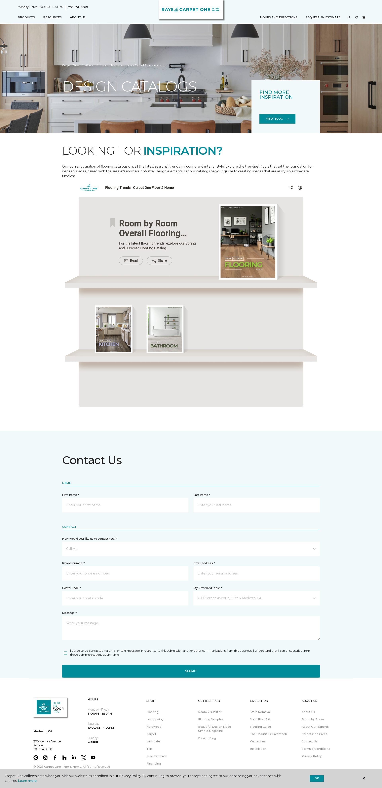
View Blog (274, 118)
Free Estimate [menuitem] (156, 756)
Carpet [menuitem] (151, 734)
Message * (69, 612)
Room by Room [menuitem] (313, 719)
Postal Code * (71, 588)
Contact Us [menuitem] (310, 741)
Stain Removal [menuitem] (260, 712)
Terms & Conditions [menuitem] (316, 749)
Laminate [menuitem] (153, 741)
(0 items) (364, 17)
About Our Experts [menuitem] (315, 727)
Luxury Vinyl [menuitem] (155, 719)
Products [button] (26, 17)
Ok (317, 778)
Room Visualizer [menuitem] (209, 712)
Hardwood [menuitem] (153, 727)
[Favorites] (356, 17)
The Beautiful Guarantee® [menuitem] (268, 734)
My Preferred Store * (207, 588)
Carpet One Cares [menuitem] (314, 734)
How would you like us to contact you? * (89, 538)
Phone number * (73, 563)
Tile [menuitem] (149, 749)
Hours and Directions (278, 17)
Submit (191, 671)
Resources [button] (52, 17)
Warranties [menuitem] (258, 741)
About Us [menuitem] (308, 712)
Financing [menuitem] (153, 763)
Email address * (204, 563)
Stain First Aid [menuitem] (260, 719)
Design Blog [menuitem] (207, 738)
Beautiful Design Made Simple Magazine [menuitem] (214, 729)
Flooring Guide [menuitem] (260, 727)
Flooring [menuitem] (152, 712)
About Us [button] (78, 17)
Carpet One (70, 65)
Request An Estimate (322, 17)
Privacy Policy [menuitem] (312, 756)
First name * (70, 494)
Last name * (201, 494)
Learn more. (27, 781)
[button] (349, 17)
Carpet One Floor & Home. (63, 766)
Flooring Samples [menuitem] (210, 719)
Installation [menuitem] (258, 749)
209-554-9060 (78, 7)
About (89, 65)
